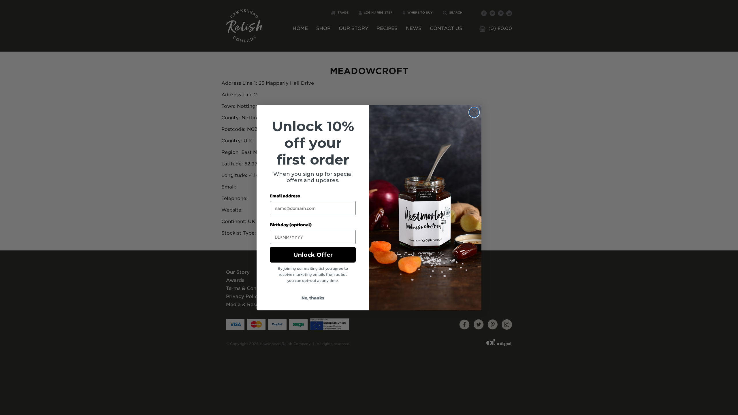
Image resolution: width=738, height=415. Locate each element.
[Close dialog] (474, 112)
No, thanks (313, 297)
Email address (285, 195)
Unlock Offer (313, 254)
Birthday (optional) (291, 224)
